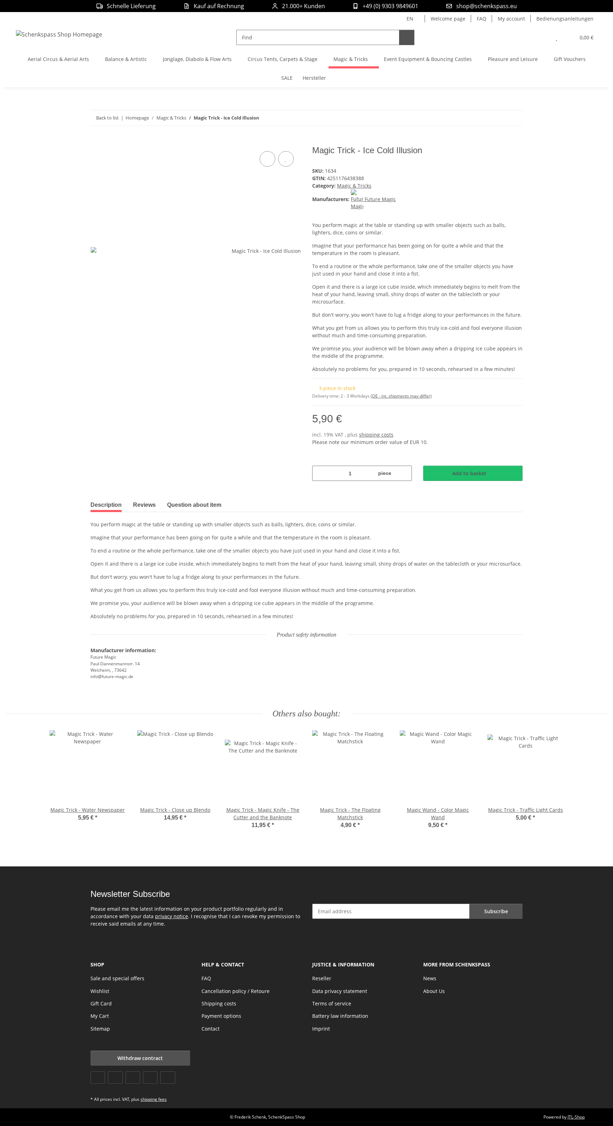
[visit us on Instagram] (150, 1077)
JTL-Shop (576, 1117)
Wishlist (99, 991)
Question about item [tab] (194, 505)
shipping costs (376, 434)
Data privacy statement (339, 991)
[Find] (406, 37)
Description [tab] (106, 505)
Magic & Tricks (354, 185)
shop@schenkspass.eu (486, 6)
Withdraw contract (140, 1058)
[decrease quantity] (320, 473)
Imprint (321, 1028)
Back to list (107, 118)
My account (511, 18)
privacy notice (171, 916)
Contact (210, 1028)
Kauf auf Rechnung (219, 6)
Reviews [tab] (144, 505)
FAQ (481, 18)
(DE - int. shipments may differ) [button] (401, 396)
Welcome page (448, 18)
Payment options (221, 1016)
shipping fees (153, 1099)
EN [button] (410, 18)
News (429, 978)
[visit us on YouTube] (115, 1077)
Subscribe (496, 911)
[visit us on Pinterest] (133, 1077)
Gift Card (101, 1003)
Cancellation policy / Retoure (235, 991)
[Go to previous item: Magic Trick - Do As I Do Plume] (499, 118)
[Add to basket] (96, 141)
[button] (542, 37)
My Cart (99, 1016)
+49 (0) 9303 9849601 (390, 6)
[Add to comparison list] (267, 159)
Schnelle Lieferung (131, 6)
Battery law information (340, 1016)
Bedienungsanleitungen (564, 18)
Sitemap (100, 1028)
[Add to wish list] (286, 159)
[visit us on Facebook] (97, 1077)
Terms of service (331, 1003)
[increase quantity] (404, 473)
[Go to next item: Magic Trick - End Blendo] (515, 118)
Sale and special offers (117, 978)
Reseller (321, 978)
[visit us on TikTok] (167, 1077)
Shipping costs (218, 1003)
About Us (434, 991)
